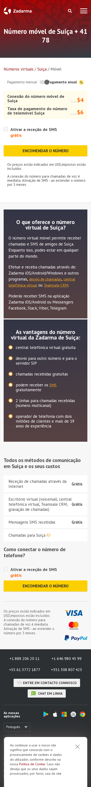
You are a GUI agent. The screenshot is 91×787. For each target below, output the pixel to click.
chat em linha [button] (49, 693)
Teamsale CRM (56, 285)
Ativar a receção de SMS (33, 129)
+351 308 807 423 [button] (66, 669)
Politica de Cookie (32, 764)
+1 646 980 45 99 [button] (66, 658)
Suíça (42, 69)
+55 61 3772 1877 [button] (24, 669)
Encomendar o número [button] (46, 150)
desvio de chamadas (45, 279)
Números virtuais (18, 69)
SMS (53, 385)
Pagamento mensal (22, 82)
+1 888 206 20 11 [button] (24, 658)
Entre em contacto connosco (50, 683)
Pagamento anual (63, 82)
